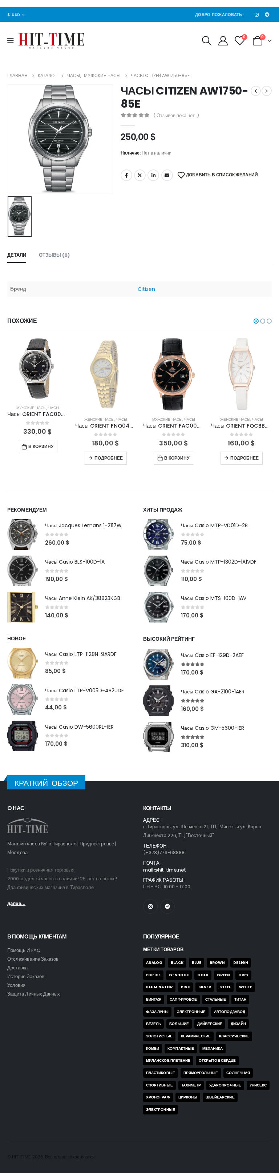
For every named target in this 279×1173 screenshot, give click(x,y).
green (223, 975)
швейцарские (220, 1097)
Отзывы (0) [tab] (54, 255)
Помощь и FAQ (24, 950)
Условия (16, 985)
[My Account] (223, 40)
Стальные (215, 999)
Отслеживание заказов (32, 959)
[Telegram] (267, 14)
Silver (204, 987)
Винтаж (153, 999)
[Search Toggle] (206, 40)
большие (179, 1023)
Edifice (153, 975)
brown (217, 962)
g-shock (179, 975)
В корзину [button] (108, 458)
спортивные (159, 1085)
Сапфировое (183, 999)
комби (152, 1048)
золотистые (159, 1036)
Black (177, 962)
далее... (16, 903)
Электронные (191, 1011)
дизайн (238, 1023)
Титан (240, 999)
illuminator (159, 987)
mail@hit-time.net (164, 869)
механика (212, 1048)
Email (167, 175)
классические (234, 1036)
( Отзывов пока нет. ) (176, 115)
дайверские (210, 1023)
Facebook (126, 175)
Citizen (146, 289)
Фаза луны (157, 1011)
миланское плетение (168, 1060)
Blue (196, 962)
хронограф (158, 1097)
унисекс (258, 1085)
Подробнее (41, 458)
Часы (53, 419)
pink (185, 987)
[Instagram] (257, 14)
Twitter (140, 175)
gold (203, 975)
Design (240, 962)
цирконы (187, 1097)
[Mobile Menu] (13, 41)
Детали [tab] (16, 255)
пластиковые (160, 1073)
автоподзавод (229, 1011)
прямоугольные (200, 1073)
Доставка (17, 967)
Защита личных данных (33, 993)
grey (243, 975)
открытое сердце (217, 1060)
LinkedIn (153, 175)
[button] (256, 321)
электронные (160, 1109)
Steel (225, 987)
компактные (180, 1048)
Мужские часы (99, 419)
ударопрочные (225, 1085)
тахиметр (191, 1085)
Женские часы (31, 419)
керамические (196, 1036)
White (245, 987)
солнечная (238, 1073)
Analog (154, 962)
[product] (105, 374)
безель (153, 1023)
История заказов (25, 976)
